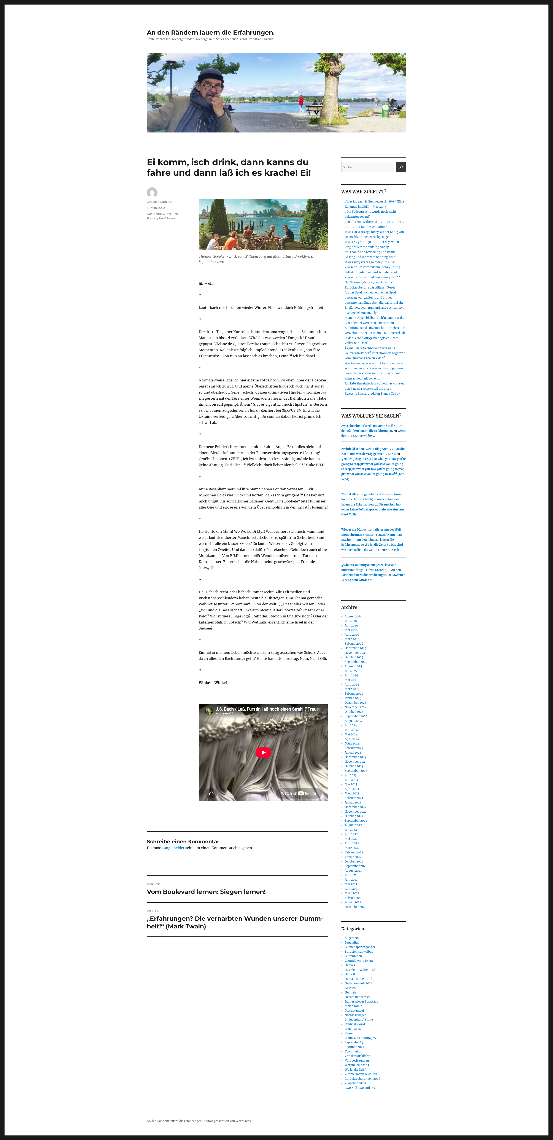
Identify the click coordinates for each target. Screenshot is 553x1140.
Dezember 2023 (355, 757)
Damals (350, 965)
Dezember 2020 (355, 907)
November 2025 (356, 653)
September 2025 (356, 662)
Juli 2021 (350, 875)
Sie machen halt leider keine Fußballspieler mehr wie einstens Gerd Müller (373, 510)
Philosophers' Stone (161, 218)
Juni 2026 (351, 625)
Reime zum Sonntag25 (360, 1038)
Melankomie (353, 1006)
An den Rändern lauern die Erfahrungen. (211, 32)
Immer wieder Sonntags (361, 1001)
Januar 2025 (353, 698)
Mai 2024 (351, 734)
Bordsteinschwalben (359, 951)
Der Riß (350, 974)
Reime (349, 1033)
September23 (354, 1042)
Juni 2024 (351, 730)
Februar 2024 (354, 748)
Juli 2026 (351, 621)
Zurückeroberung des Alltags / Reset (370, 287)
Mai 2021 (351, 884)
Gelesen (350, 988)
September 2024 (356, 716)
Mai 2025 (351, 680)
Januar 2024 (353, 752)
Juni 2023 (351, 780)
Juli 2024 (351, 725)
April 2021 (352, 889)
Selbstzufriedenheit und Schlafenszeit (371, 272)
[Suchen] (401, 167)
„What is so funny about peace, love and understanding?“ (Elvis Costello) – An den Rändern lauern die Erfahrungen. (371, 570)
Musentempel (354, 1010)
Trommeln (352, 1051)
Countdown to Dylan (359, 961)
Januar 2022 (353, 857)
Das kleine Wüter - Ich (162, 213)
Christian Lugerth (159, 201)
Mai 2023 (351, 784)
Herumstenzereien (358, 997)
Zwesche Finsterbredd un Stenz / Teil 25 (372, 267)
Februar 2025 (354, 693)
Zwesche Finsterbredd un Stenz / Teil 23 (372, 393)
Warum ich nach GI (358, 1065)
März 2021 (352, 893)
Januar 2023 (353, 802)
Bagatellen (352, 942)
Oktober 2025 (354, 657)
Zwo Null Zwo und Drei (360, 1088)
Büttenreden (353, 956)
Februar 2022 (354, 852)
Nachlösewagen (356, 1015)
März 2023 (352, 793)
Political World (355, 1024)
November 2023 (355, 762)
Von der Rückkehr (357, 1056)
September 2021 (356, 866)
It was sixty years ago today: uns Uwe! (371, 262)
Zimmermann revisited (361, 1074)
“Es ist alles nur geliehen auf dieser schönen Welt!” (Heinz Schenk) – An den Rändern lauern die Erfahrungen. (372, 499)
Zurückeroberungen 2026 (362, 1079)
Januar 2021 (353, 902)
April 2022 (352, 843)
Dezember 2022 (355, 807)
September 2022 (356, 821)
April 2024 (352, 739)
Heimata (350, 992)
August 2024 (353, 721)
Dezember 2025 (355, 648)
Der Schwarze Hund (358, 979)
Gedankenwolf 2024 (358, 983)
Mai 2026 (351, 630)
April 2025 (352, 684)
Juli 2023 (351, 775)
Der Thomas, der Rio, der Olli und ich (370, 282)
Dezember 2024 (355, 703)
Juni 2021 (351, 880)
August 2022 (353, 825)
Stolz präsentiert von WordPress (228, 1121)
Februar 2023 (354, 798)
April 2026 (352, 634)
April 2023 (352, 789)
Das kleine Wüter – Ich (360, 970)
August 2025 (353, 666)
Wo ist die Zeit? (355, 1069)
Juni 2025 (351, 675)
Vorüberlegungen (357, 1060)
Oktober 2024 (354, 712)
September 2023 (356, 771)
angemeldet (174, 848)
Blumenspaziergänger (360, 947)
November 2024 (356, 707)
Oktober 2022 (354, 816)
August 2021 (353, 870)
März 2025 (352, 689)
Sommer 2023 (354, 1047)
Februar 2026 (354, 644)
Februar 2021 (354, 898)
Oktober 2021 (354, 861)
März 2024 (352, 743)
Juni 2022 (351, 834)
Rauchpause (353, 1029)
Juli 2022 (351, 830)
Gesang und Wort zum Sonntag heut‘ (370, 257)
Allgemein (352, 938)
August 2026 (353, 616)
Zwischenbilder (355, 1083)
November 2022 (356, 811)
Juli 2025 (351, 671)
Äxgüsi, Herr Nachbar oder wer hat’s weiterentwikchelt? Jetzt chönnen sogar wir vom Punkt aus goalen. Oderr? (375, 353)
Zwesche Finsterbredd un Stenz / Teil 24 (372, 277)
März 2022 (352, 848)
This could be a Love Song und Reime (370, 252)
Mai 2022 (351, 839)
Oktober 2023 (354, 766)
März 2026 (352, 639)
